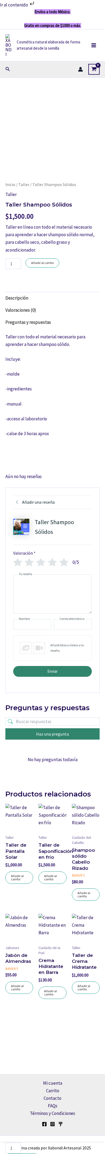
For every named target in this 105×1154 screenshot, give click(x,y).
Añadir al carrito (42, 263)
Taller (23, 184)
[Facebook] (44, 1124)
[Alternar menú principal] (94, 45)
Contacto (52, 1098)
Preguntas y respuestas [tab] (28, 322)
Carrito (52, 1091)
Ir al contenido (14, 5)
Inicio (10, 184)
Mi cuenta (52, 1083)
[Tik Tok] (60, 1124)
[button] (7, 69)
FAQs (52, 1106)
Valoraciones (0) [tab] (20, 310)
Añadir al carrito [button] (17, 877)
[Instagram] (52, 1124)
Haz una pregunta (52, 734)
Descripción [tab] (16, 298)
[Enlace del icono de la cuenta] (80, 69)
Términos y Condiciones (52, 1113)
